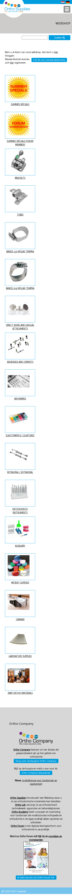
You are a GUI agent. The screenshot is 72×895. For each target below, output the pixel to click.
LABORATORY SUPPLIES (20, 656)
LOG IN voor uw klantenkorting (49, 60)
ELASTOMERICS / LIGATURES (20, 435)
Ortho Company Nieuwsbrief (35, 772)
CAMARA (20, 619)
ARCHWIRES (20, 398)
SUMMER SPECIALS (20, 104)
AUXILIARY (20, 545)
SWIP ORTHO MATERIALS (20, 693)
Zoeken (58, 37)
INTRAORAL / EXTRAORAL (20, 472)
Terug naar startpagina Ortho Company (35, 761)
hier (56, 52)
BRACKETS (20, 178)
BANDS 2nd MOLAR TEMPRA (20, 288)
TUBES (20, 214)
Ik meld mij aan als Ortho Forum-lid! (35, 877)
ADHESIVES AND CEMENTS (20, 362)
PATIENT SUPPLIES (20, 582)
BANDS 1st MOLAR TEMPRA (20, 251)
